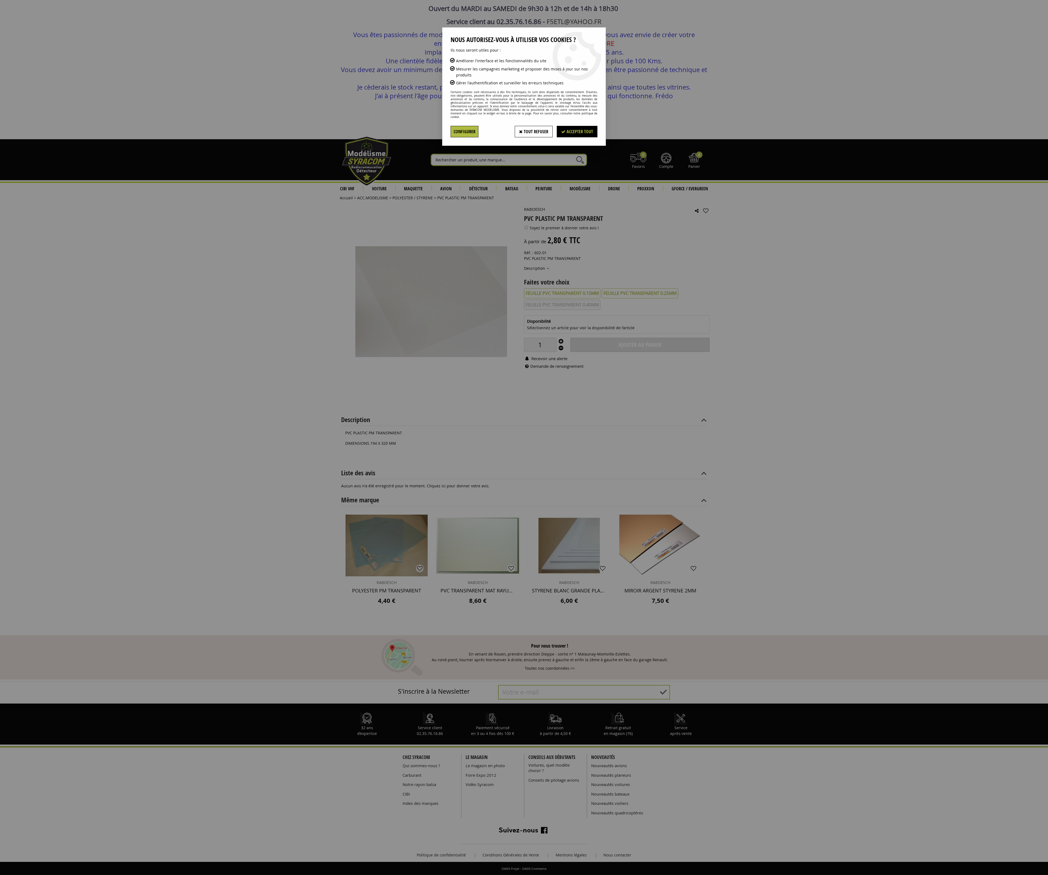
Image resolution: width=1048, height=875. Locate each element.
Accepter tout (579, 132)
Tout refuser (535, 132)
